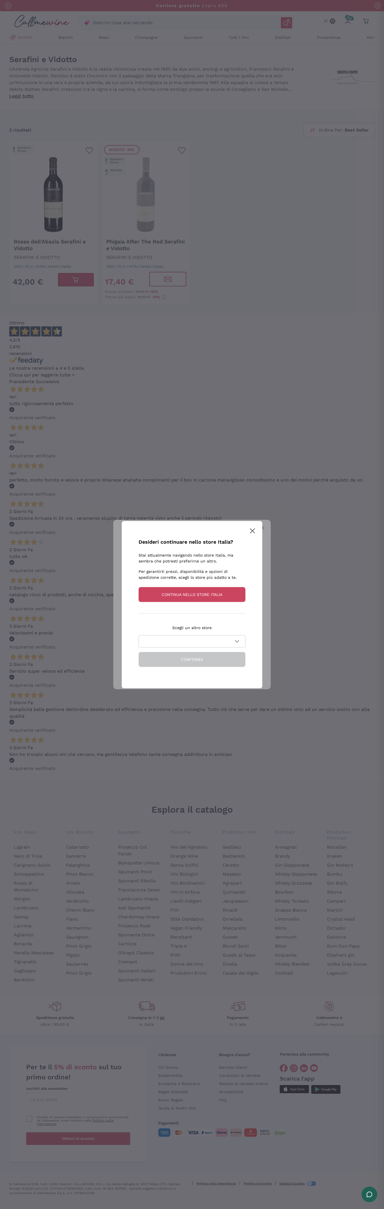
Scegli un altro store (192, 627)
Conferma (192, 659)
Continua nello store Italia (192, 594)
